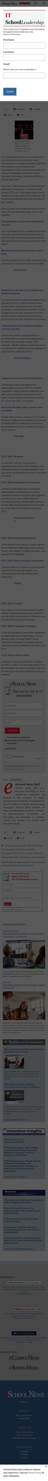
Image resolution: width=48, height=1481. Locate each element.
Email (6, 64)
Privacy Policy (34, 1473)
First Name (8, 40)
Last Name (8, 52)
